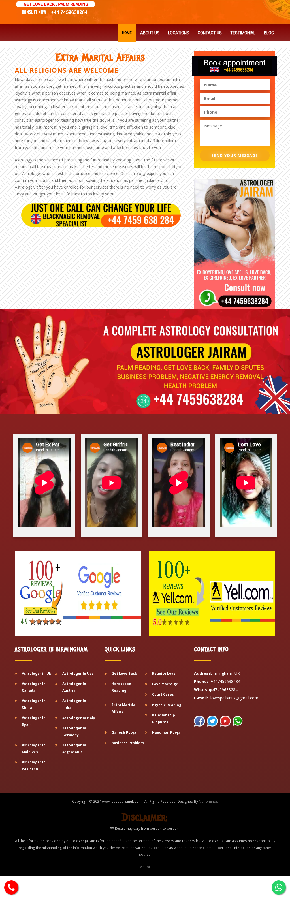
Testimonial (242, 33)
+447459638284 (225, 681)
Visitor (145, 866)
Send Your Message (234, 155)
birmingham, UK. (225, 673)
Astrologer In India (74, 704)
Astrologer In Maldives (34, 748)
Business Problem (128, 742)
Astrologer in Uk (36, 673)
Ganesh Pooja (124, 732)
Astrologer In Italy (78, 718)
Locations (178, 33)
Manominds (208, 801)
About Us (149, 33)
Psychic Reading (166, 705)
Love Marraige (165, 684)
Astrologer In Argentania (74, 748)
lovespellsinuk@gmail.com (234, 698)
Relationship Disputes (163, 718)
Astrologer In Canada (34, 687)
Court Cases (163, 694)
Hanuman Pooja (166, 732)
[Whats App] (11, 887)
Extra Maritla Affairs (123, 708)
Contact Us (210, 33)
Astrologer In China (34, 704)
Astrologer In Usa (78, 673)
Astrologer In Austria (74, 687)
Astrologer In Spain (34, 721)
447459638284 (224, 689)
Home (127, 33)
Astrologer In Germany (74, 731)
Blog (269, 33)
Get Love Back (124, 673)
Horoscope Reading (121, 687)
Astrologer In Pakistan (34, 765)
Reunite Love (164, 673)
